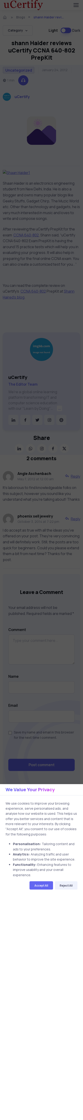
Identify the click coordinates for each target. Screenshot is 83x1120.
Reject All (66, 885)
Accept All (41, 885)
